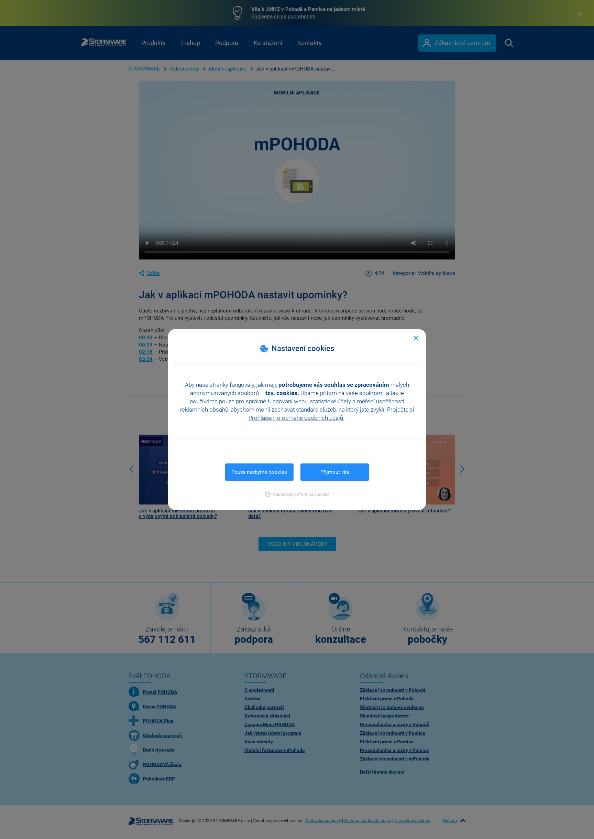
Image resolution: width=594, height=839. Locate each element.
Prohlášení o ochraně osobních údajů (296, 417)
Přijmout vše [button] (334, 472)
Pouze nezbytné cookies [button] (259, 472)
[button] (297, 494)
